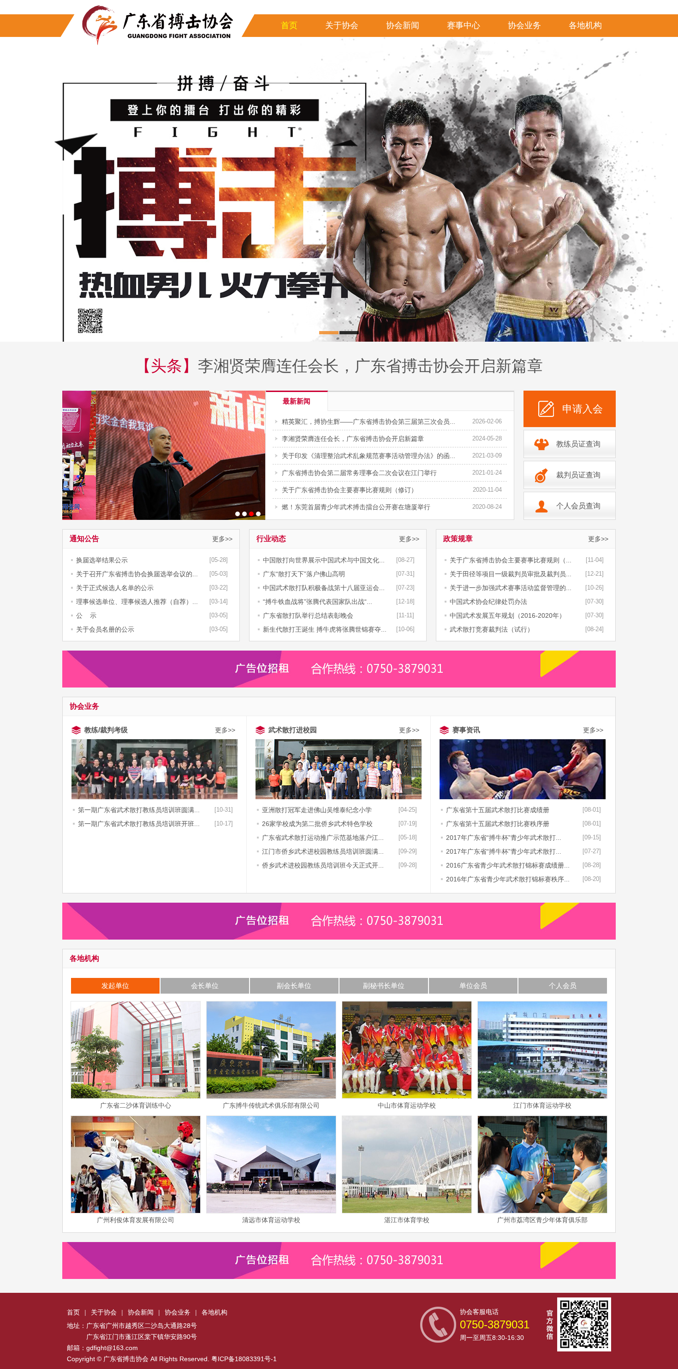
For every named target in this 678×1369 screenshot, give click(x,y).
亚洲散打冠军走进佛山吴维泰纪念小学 (317, 810)
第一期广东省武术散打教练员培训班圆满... (139, 810)
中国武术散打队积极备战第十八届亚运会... (324, 587)
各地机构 (585, 25)
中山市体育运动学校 (407, 1105)
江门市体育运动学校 (542, 1105)
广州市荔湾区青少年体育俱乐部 (542, 1220)
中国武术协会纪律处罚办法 (488, 601)
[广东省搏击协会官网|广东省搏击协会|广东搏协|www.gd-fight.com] (154, 25)
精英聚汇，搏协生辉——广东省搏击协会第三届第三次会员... (368, 421)
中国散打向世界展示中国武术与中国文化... (324, 560)
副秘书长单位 (383, 985)
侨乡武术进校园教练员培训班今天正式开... (323, 865)
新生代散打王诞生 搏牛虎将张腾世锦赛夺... (325, 629)
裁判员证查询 (578, 475)
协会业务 (524, 25)
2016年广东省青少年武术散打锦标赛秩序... (508, 879)
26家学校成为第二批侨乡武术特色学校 (317, 823)
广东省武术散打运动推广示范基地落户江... (323, 837)
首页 (289, 25)
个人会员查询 (578, 506)
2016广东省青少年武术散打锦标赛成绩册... (508, 865)
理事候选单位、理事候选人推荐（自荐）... (137, 601)
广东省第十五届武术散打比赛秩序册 (497, 823)
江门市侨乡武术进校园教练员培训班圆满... (323, 851)
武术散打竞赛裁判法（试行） (492, 629)
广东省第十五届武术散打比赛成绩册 (497, 810)
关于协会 (341, 25)
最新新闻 (296, 401)
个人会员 (563, 985)
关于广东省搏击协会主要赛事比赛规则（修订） (349, 490)
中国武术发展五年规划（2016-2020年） (507, 615)
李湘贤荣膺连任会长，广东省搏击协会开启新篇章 (370, 365)
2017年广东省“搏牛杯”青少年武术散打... (503, 837)
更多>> (222, 539)
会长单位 (205, 985)
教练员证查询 (578, 444)
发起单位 (115, 985)
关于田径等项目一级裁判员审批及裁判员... (510, 574)
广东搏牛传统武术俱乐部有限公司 (271, 1105)
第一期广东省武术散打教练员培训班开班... (139, 823)
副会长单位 (294, 985)
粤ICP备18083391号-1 (244, 1359)
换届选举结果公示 (102, 560)
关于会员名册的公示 (105, 629)
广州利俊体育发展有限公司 (135, 1220)
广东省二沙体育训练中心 (135, 1105)
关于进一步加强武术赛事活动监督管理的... (510, 587)
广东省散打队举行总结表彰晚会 (308, 615)
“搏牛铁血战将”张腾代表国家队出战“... (317, 601)
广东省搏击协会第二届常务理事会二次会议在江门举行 (359, 472)
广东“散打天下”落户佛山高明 (304, 574)
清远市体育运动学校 (271, 1220)
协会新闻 (402, 25)
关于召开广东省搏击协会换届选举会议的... (137, 574)
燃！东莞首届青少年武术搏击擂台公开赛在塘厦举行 (356, 507)
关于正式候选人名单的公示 (115, 587)
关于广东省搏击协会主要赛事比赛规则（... (510, 560)
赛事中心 (463, 25)
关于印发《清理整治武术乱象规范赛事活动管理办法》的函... (368, 455)
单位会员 (473, 985)
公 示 (86, 615)
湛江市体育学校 (406, 1220)
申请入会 (582, 409)
